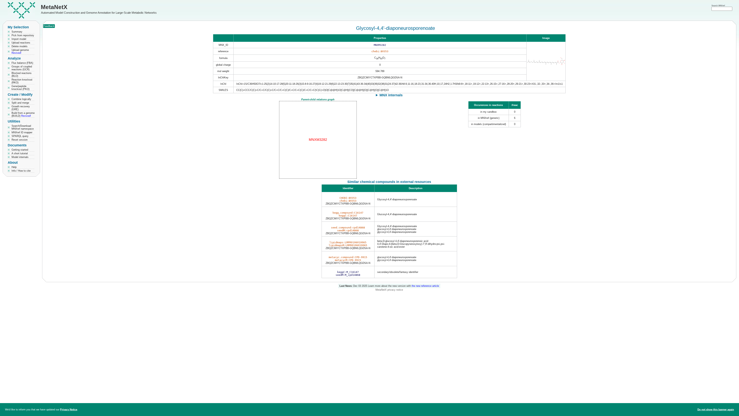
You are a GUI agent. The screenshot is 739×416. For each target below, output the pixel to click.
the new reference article (425, 285)
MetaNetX (54, 7)
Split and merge (20, 102)
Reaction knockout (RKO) (22, 81)
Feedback (48, 26)
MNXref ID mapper (22, 132)
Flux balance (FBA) (22, 62)
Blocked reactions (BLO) (22, 74)
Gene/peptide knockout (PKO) (20, 88)
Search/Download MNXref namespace (23, 127)
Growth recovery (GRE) (21, 108)
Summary (17, 31)
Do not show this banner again (715, 409)
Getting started (20, 149)
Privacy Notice (68, 409)
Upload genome (20, 51)
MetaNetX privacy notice (389, 289)
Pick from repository (23, 35)
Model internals (20, 157)
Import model (19, 39)
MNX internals (391, 95)
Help (14, 167)
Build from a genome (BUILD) (23, 114)
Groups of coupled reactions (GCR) (22, 68)
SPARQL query (20, 136)
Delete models (20, 46)
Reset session (20, 139)
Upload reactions (21, 42)
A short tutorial (20, 153)
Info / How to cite (21, 170)
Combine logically (21, 99)
